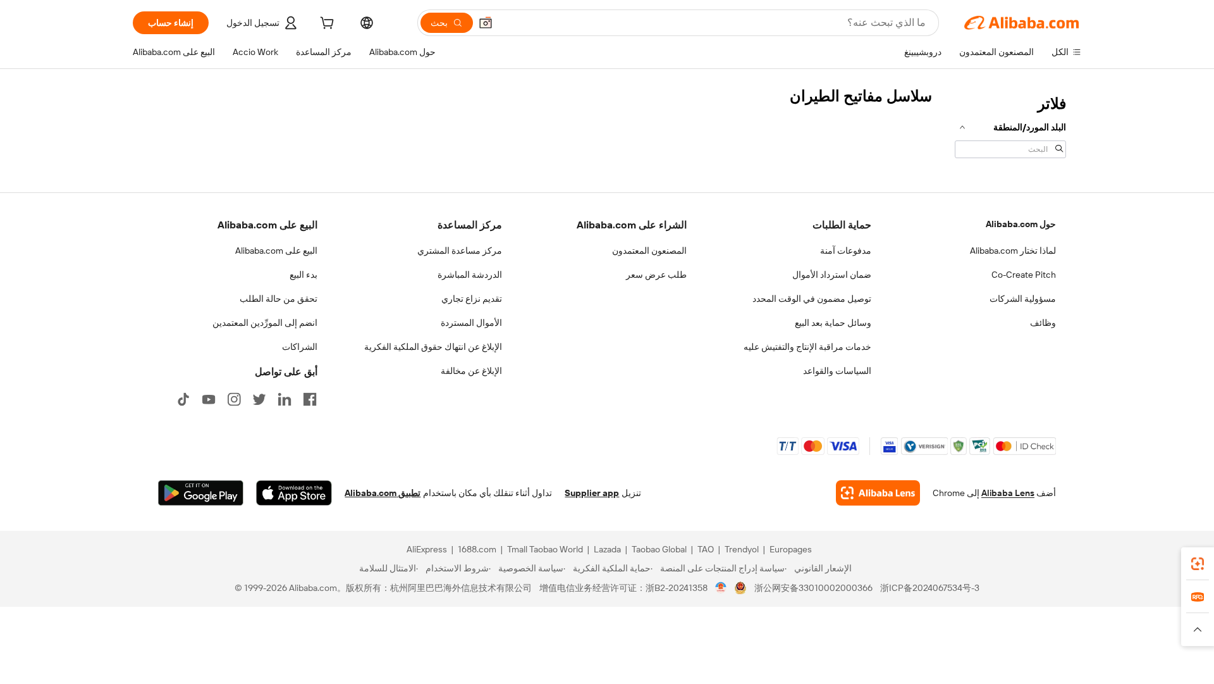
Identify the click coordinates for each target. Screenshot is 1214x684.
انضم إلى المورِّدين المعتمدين (264, 323)
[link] (1197, 563)
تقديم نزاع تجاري (471, 299)
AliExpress (427, 549)
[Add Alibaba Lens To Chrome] (878, 493)
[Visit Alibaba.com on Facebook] (309, 399)
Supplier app (592, 493)
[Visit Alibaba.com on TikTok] (183, 399)
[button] (485, 22)
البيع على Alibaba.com (276, 251)
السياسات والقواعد (837, 371)
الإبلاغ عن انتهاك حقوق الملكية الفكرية (433, 347)
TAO (705, 549)
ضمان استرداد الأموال (831, 275)
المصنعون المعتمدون (649, 251)
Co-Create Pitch (1023, 275)
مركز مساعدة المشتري (459, 251)
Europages (790, 549)
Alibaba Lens (1007, 493)
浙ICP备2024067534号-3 (929, 588)
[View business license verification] (721, 587)
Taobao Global (659, 549)
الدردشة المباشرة (470, 275)
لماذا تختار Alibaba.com (1013, 251)
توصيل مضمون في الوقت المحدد (811, 299)
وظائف (1043, 323)
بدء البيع (303, 275)
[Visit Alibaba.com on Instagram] (234, 399)
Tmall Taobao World (545, 549)
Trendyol (742, 549)
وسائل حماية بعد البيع (833, 323)
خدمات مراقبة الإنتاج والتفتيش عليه (807, 347)
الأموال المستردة (471, 323)
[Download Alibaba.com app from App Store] (294, 493)
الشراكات (299, 347)
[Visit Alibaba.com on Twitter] (259, 399)
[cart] (325, 25)
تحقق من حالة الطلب (278, 299)
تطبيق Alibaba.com (382, 493)
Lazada (607, 549)
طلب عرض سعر (656, 275)
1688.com (477, 549)
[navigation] (1010, 125)
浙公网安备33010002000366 (813, 588)
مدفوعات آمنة (845, 251)
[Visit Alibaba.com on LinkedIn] (284, 399)
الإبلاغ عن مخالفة (471, 371)
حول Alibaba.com (1021, 224)
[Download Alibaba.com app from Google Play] (200, 493)
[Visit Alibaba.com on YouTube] (208, 399)
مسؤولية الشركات (1023, 299)
